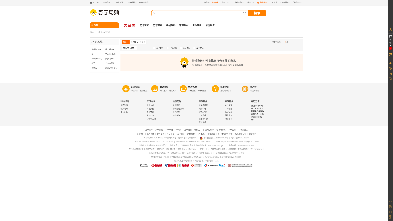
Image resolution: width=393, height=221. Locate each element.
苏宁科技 (149, 130)
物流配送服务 (178, 109)
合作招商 (228, 105)
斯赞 (93, 63)
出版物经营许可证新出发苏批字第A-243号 (193, 142)
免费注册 (124, 105)
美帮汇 (94, 68)
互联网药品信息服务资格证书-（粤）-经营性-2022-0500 (236, 142)
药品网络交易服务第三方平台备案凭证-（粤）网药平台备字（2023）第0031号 (180, 153)
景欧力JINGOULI (111, 59)
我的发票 (202, 122)
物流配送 (177, 101)
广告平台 (170, 134)
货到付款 (150, 115)
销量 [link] (125, 42)
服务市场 (228, 115)
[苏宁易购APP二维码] (390, 211)
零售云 (197, 130)
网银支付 (150, 109)
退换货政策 (203, 105)
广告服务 (228, 109)
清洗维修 (210, 25)
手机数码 (170, 25)
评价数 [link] (133, 42)
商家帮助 (228, 112)
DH (92, 54)
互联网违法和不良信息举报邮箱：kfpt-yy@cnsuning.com (203, 145)
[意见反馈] (390, 206)
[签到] (390, 73)
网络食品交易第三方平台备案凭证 (153, 145)
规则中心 (228, 119)
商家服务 (229, 101)
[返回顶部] (390, 217)
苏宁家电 (157, 25)
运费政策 (176, 105)
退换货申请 (203, 119)
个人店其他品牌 (111, 63)
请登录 (207, 3)
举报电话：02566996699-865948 (241, 145)
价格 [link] (142, 42)
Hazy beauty (96, 59)
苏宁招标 (201, 134)
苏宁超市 (144, 25)
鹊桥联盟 (191, 134)
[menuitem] (158, 48)
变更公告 (203, 149)
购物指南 (125, 101)
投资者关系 (221, 130)
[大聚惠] (129, 25)
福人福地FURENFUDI (111, 49)
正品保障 (135, 87)
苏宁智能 (232, 130)
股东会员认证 (240, 134)
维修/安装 (203, 112)
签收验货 (176, 112)
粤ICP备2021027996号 (240, 138)
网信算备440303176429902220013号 (230, 153)
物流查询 (176, 115)
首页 (92, 32)
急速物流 (164, 87)
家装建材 (184, 25)
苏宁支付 (150, 105)
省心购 (253, 87)
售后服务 (203, 101)
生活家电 (197, 25)
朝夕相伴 (252, 134)
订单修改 (202, 115)
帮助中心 (224, 87)
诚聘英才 (150, 134)
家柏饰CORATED (97, 49)
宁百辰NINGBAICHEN (111, 54)
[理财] (390, 63)
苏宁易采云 (243, 130)
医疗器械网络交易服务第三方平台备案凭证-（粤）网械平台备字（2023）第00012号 (163, 149)
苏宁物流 (188, 130)
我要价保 (202, 109)
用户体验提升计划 (225, 134)
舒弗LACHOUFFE (111, 68)
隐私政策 (211, 134)
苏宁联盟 (181, 134)
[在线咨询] (390, 201)
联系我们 (140, 134)
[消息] (390, 54)
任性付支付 (151, 119)
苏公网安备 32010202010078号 (216, 138)
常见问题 (124, 112)
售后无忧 (192, 87)
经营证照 (173, 145)
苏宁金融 (159, 130)
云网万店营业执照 (217, 149)
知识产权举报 (208, 130)
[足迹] (390, 68)
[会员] (390, 29)
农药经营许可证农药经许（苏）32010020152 (246, 149)
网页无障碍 (143, 3)
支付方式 (151, 101)
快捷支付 (150, 112)
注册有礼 (215, 3)
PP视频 (178, 130)
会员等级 (124, 109)
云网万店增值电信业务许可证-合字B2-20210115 (154, 142)
